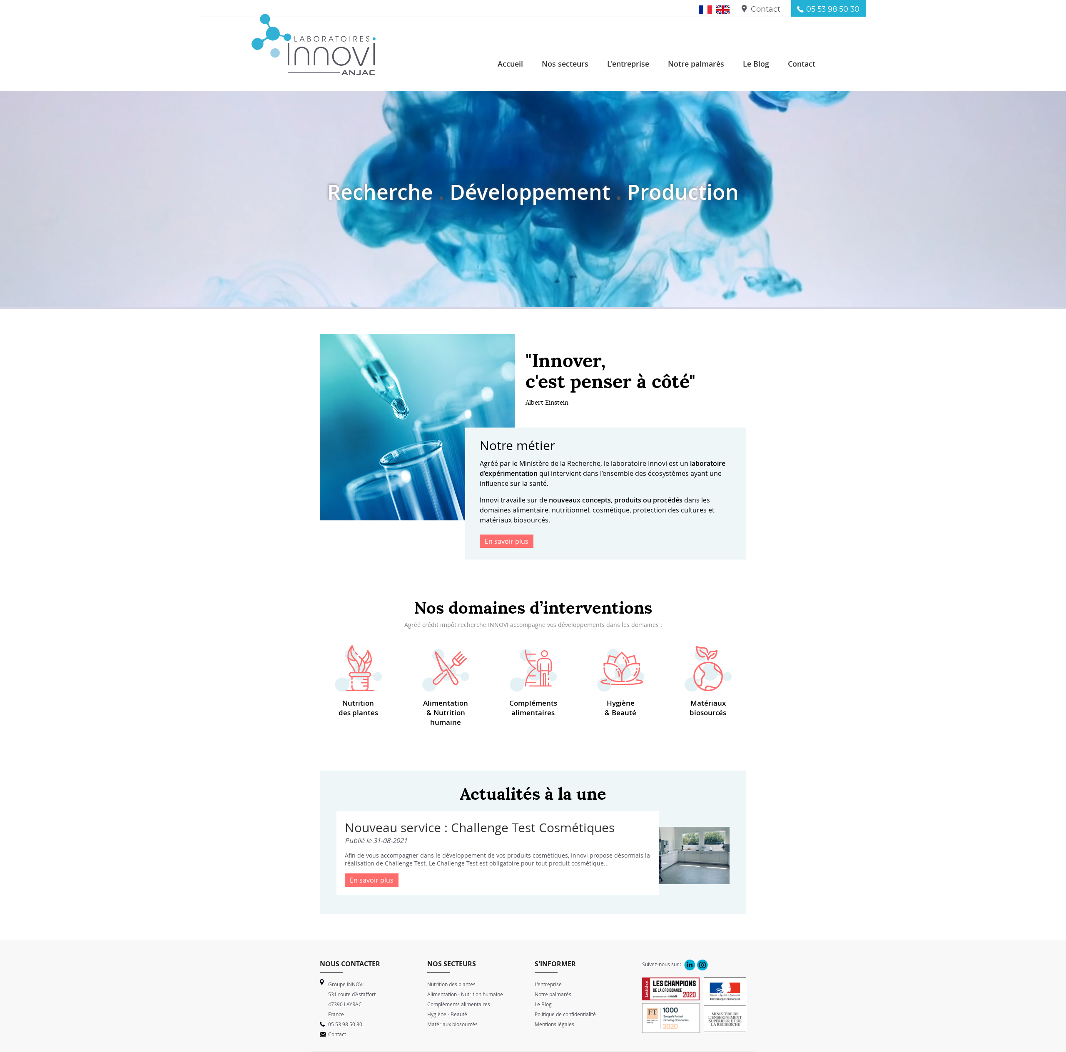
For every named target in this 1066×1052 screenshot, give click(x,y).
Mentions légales (554, 1024)
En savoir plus (506, 541)
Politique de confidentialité (565, 1014)
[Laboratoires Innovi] (313, 70)
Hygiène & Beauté (620, 707)
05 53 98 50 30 (832, 9)
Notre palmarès (553, 994)
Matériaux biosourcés (708, 707)
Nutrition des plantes (358, 707)
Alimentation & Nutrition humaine (445, 712)
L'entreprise (548, 984)
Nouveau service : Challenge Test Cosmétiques (480, 827)
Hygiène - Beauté (447, 1014)
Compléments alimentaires (533, 707)
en (726, 9)
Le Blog (543, 1004)
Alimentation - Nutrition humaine (465, 994)
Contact (765, 9)
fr (709, 9)
